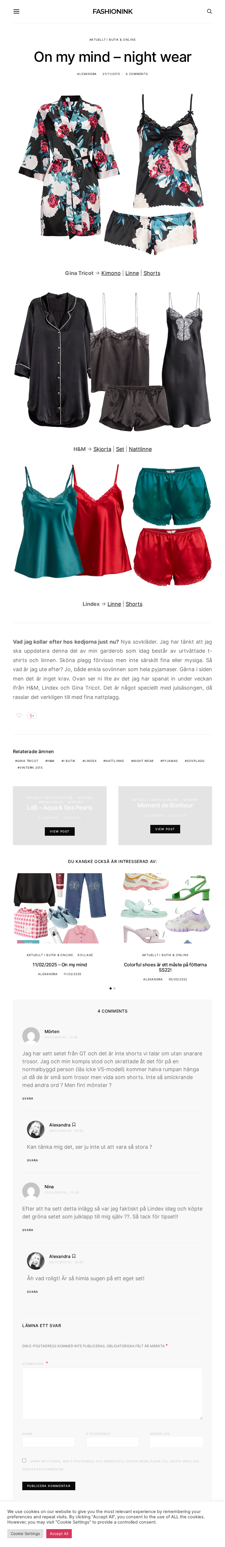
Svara (27, 1098)
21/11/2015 (111, 74)
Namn (27, 1433)
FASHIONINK (112, 12)
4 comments (137, 74)
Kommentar (33, 1363)
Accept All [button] (59, 1533)
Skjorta (102, 449)
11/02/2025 (73, 974)
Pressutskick (51, 802)
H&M (50, 761)
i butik (70, 761)
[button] (110, 988)
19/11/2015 (72, 817)
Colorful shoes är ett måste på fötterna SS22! (165, 967)
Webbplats (160, 1433)
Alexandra (87, 74)
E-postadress (98, 1433)
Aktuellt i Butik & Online (112, 39)
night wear (143, 761)
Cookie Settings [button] (25, 1533)
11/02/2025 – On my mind (60, 964)
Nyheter (84, 797)
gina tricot (27, 761)
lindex (91, 761)
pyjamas (170, 761)
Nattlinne (140, 449)
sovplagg (195, 761)
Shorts (152, 273)
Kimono (111, 273)
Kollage (85, 955)
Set (120, 449)
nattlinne (114, 761)
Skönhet (75, 802)
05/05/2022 (178, 979)
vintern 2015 (31, 767)
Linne (132, 273)
